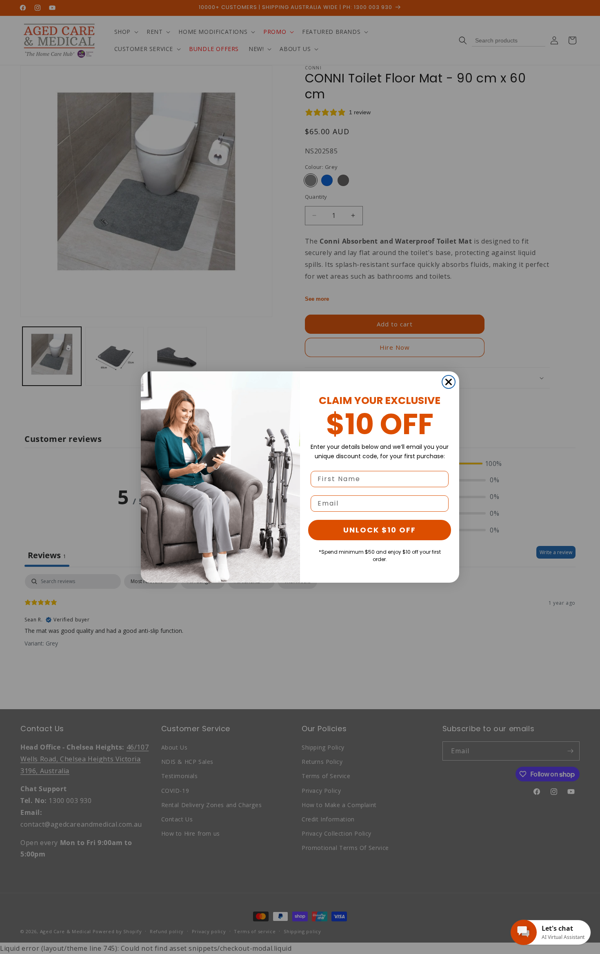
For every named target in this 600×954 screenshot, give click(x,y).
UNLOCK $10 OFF (379, 530)
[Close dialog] (448, 381)
